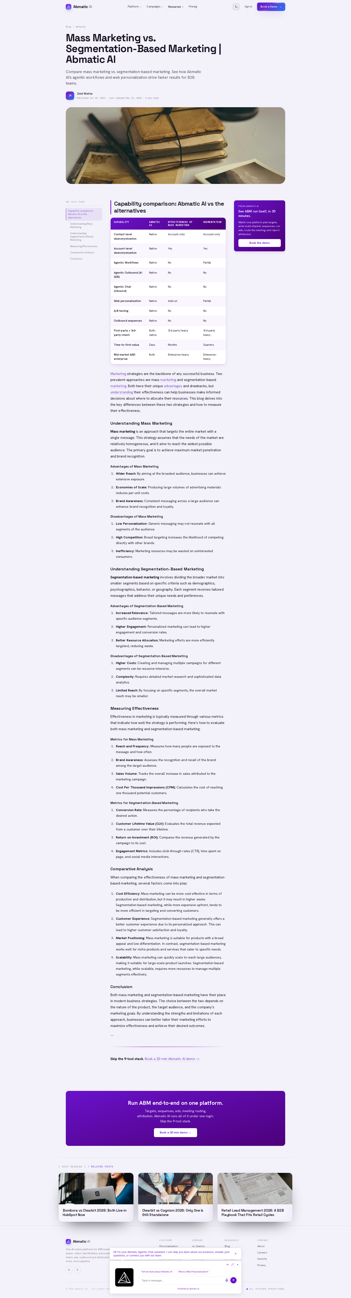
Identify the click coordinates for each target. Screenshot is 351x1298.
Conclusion (76, 258)
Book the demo (259, 243)
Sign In (248, 6)
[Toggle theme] (236, 6)
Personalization (168, 1246)
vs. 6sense (198, 1246)
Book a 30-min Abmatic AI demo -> (172, 1059)
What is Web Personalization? (193, 1271)
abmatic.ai (194, 1288)
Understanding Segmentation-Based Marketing (81, 236)
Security (262, 1258)
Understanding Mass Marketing (81, 225)
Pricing (193, 6)
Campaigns (154, 6)
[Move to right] (227, 1264)
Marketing (118, 373)
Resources (174, 7)
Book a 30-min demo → (175, 1132)
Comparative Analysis (82, 252)
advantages (173, 386)
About (261, 1246)
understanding (121, 392)
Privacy (261, 1265)
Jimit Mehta (85, 94)
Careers (262, 1252)
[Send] (233, 1280)
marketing (168, 380)
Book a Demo (271, 6)
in (69, 1269)
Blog (68, 26)
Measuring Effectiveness (83, 246)
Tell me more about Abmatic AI (156, 1271)
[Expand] (232, 1264)
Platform (133, 6)
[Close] (236, 1254)
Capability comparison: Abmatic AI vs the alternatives (80, 214)
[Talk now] (227, 1280)
